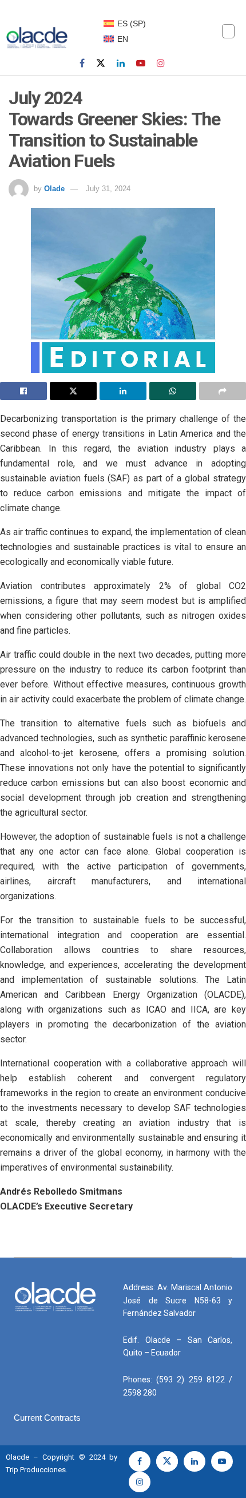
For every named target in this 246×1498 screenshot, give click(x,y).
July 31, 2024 (108, 188)
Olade (54, 188)
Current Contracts (47, 1417)
